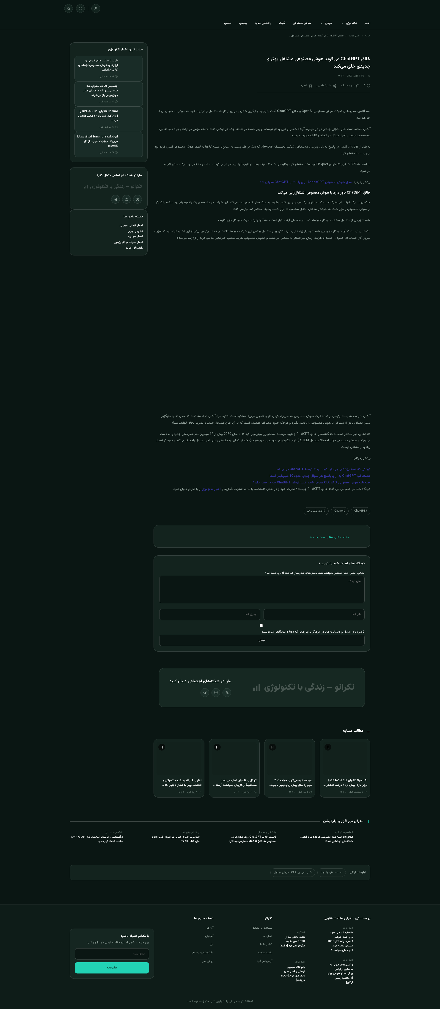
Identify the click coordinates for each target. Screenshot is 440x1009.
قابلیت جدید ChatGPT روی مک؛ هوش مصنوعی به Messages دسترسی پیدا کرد (252, 839)
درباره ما (267, 936)
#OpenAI (339, 511)
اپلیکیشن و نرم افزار (201, 952)
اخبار (367, 23)
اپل (211, 944)
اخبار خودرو (135, 236)
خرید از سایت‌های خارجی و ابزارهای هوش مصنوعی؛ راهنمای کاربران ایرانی (98, 65)
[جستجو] (68, 8)
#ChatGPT (360, 511)
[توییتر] (227, 692)
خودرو (328, 23)
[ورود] (95, 8)
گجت (282, 23)
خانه (367, 36)
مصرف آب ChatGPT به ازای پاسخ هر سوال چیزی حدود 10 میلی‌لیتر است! (319, 476)
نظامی (227, 23)
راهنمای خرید (263, 23)
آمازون (209, 928)
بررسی (243, 23)
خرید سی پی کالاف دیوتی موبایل (293, 872)
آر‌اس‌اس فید (264, 961)
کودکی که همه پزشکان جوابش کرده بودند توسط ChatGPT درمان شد (323, 469)
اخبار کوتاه (354, 36)
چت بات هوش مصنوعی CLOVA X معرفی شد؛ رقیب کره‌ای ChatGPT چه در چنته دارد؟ (311, 482)
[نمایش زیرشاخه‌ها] (342, 23)
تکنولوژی (351, 23)
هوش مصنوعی (302, 23)
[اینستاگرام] (216, 692)
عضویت (112, 967)
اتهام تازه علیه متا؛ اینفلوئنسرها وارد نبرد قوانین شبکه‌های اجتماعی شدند (326, 839)
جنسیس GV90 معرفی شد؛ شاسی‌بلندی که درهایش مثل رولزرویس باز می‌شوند (100, 91)
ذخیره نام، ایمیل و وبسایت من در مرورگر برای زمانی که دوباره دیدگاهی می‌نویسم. (313, 631)
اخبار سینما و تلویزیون (128, 242)
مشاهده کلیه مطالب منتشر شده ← (329, 537)
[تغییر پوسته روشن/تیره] (80, 8)
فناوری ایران (135, 231)
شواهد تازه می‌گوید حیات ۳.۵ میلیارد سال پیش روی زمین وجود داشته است (291, 785)
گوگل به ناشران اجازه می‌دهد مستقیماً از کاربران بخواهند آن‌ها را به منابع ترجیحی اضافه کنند (235, 785)
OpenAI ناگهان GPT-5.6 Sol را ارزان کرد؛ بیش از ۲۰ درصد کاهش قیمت (346, 785)
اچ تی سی (207, 961)
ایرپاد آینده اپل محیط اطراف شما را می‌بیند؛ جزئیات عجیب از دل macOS (97, 141)
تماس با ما (266, 944)
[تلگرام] (205, 692)
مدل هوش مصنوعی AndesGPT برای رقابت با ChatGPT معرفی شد (306, 182)
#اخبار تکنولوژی (316, 511)
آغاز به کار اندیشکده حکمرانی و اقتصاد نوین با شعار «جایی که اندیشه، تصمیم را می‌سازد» (182, 785)
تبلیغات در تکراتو (262, 928)
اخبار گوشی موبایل (131, 225)
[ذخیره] (327, 747)
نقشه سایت (265, 952)
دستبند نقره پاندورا (331, 872)
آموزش (209, 936)
